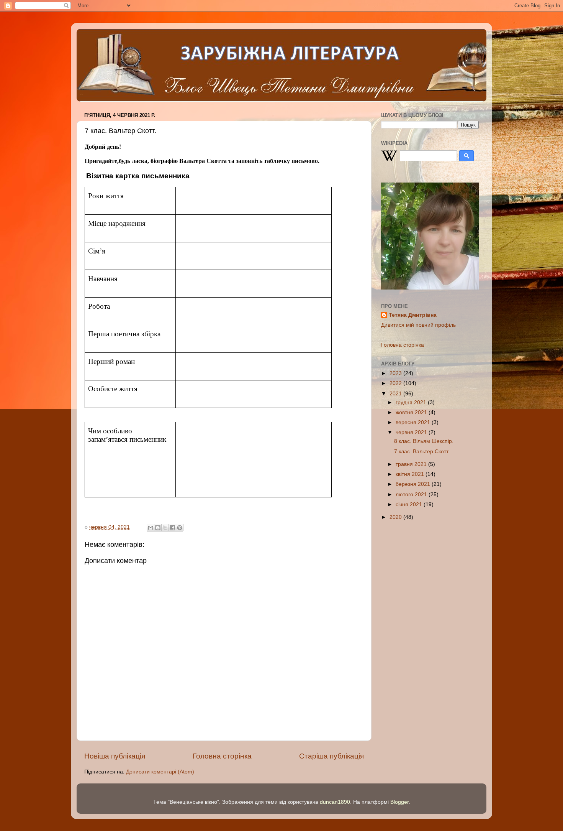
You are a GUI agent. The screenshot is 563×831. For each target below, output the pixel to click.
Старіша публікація (331, 756)
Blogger (399, 802)
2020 (396, 517)
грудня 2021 (412, 402)
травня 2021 (412, 464)
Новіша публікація (114, 756)
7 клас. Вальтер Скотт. (422, 451)
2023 (396, 373)
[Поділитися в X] (165, 528)
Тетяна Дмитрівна (413, 315)
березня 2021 (414, 484)
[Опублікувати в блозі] (158, 528)
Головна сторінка (222, 756)
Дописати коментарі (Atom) (160, 772)
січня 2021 (410, 504)
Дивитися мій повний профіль (418, 325)
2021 (396, 394)
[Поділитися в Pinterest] (179, 528)
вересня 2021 (414, 422)
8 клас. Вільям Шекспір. (423, 441)
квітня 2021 (411, 474)
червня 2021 (412, 432)
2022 (396, 383)
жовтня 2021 (412, 412)
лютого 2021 (412, 494)
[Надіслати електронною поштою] (150, 528)
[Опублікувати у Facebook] (172, 528)
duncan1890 (335, 802)
